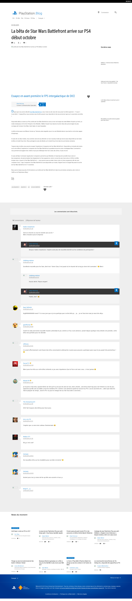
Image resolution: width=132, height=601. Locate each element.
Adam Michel (45, 536)
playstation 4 (24, 187)
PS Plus (33, 18)
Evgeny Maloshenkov (102, 566)
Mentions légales (82, 594)
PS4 (22, 18)
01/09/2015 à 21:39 (28, 382)
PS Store (27, 18)
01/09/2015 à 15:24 (28, 228)
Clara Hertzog (20, 103)
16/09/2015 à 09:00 (28, 473)
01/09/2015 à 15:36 (28, 262)
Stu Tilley (17, 534)
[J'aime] (18, 538)
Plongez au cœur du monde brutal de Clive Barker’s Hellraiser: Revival (22, 562)
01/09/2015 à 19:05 (28, 346)
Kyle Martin (45, 567)
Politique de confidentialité (67, 594)
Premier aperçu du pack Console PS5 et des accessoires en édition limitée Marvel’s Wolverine (79, 532)
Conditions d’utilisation (51, 594)
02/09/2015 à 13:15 (28, 421)
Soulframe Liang (74, 567)
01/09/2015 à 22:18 (28, 404)
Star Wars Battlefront (36, 112)
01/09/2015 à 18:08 (28, 326)
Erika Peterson (73, 536)
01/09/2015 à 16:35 (28, 309)
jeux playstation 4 (15, 187)
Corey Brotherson (19, 566)
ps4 (29, 187)
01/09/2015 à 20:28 (28, 365)
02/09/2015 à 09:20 (34, 245)
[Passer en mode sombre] (99, 12)
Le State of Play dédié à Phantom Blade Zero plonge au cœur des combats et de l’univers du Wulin (79, 562)
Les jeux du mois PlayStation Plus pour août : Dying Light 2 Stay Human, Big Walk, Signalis (51, 532)
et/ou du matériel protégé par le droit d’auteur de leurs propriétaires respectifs (82, 588)
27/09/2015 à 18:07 (28, 490)
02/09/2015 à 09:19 (34, 292)
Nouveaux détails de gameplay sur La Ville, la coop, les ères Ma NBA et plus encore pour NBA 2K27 (51, 562)
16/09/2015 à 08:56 (28, 456)
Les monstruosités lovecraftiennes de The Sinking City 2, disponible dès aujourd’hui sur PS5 (107, 562)
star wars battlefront (35, 187)
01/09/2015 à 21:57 (34, 277)
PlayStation (30, 13)
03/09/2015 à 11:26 (28, 438)
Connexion (105, 12)
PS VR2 (18, 18)
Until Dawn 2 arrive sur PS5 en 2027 (20, 531)
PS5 (14, 18)
